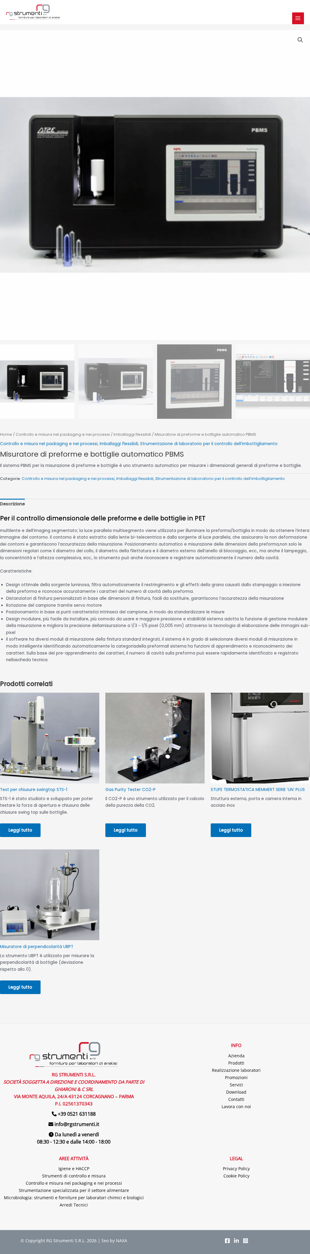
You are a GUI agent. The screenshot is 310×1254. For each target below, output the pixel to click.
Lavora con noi (236, 1106)
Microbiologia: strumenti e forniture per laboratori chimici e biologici (74, 1197)
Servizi (236, 1085)
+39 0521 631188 (77, 1114)
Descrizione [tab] (12, 504)
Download (236, 1092)
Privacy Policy (236, 1168)
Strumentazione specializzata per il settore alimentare (74, 1190)
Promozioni (236, 1077)
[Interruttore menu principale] (298, 18)
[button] (300, 39)
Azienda (236, 1056)
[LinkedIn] (236, 1240)
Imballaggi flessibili (132, 434)
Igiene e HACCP (73, 1168)
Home (6, 434)
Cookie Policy (236, 1176)
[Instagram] (245, 1240)
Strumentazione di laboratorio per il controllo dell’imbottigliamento (209, 444)
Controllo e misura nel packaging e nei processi (63, 434)
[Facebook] (227, 1240)
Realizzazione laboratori (236, 1070)
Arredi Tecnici (74, 1205)
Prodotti (236, 1063)
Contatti (236, 1099)
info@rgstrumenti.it (76, 1124)
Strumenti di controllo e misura (74, 1176)
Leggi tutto (20, 830)
